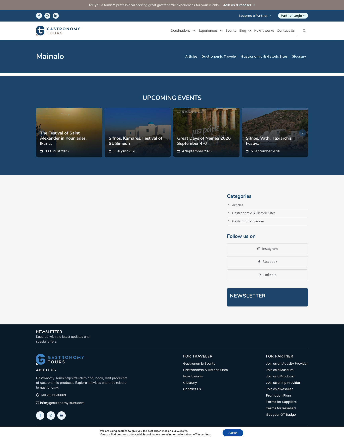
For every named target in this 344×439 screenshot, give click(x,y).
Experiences (208, 30)
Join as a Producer (280, 376)
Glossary (299, 56)
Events (231, 30)
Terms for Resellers (281, 408)
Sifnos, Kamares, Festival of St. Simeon (135, 140)
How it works (264, 30)
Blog (242, 30)
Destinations (180, 30)
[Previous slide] (41, 132)
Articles (191, 56)
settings (206, 434)
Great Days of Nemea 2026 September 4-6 (204, 140)
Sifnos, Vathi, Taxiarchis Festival (269, 140)
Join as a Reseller (279, 389)
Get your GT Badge (281, 414)
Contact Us (286, 30)
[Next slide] (302, 132)
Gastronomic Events (199, 363)
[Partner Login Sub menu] (304, 16)
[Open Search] (304, 30)
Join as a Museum (279, 370)
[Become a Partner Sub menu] (270, 16)
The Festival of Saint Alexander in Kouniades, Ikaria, (63, 138)
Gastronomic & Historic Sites (264, 56)
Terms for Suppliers (281, 402)
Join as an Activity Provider (287, 363)
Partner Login (291, 15)
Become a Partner (253, 15)
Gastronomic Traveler (219, 56)
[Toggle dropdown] (193, 30)
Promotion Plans (279, 395)
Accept (233, 433)
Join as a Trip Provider (283, 382)
